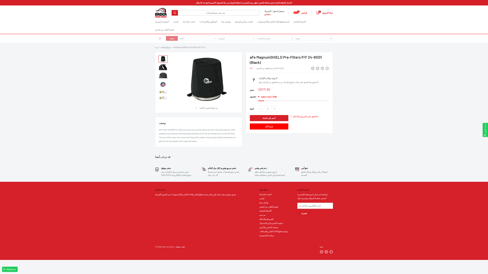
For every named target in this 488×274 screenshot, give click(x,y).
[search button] (175, 13)
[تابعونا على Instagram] (321, 251)
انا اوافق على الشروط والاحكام (305, 116)
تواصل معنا (226, 21)
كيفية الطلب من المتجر (164, 29)
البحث (175, 21)
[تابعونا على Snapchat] (331, 251)
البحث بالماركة (189, 21)
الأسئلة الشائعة (265, 211)
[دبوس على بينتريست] (317, 68)
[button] (300, 13)
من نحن (262, 215)
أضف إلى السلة (269, 118)
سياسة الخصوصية (266, 235)
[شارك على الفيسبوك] (313, 68)
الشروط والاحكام (266, 219)
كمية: (252, 108)
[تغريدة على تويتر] (322, 68)
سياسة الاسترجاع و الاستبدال (271, 223)
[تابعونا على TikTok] (326, 251)
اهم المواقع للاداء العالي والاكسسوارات (273, 21)
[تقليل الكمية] (261, 108)
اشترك (304, 213)
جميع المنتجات (165, 47)
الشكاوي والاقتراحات (208, 21)
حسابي (267, 14)
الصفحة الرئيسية (162, 21)
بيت (156, 47)
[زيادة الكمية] (274, 108)
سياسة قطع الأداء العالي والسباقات (273, 231)
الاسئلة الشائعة (300, 21)
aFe (251, 68)
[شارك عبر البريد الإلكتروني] (327, 68)
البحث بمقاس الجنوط (244, 21)
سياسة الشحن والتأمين (268, 227)
